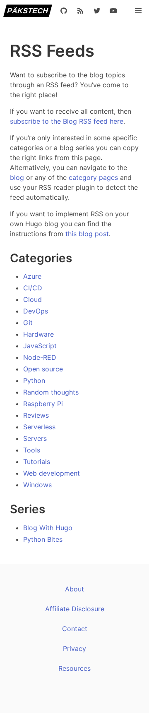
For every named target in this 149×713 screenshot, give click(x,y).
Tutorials (36, 461)
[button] (138, 11)
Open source (43, 369)
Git (28, 322)
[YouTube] (113, 11)
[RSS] (80, 11)
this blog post (87, 234)
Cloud (32, 299)
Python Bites (42, 539)
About (74, 589)
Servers (35, 438)
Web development (51, 473)
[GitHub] (63, 11)
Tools (31, 450)
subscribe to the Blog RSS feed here (66, 121)
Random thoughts (51, 392)
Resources (74, 668)
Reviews (36, 415)
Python (34, 380)
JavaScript (40, 346)
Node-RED (39, 357)
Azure (32, 276)
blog (17, 177)
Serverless (39, 427)
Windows (37, 485)
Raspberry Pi (43, 404)
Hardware (38, 334)
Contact (74, 628)
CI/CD (32, 288)
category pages (93, 177)
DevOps (35, 311)
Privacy (74, 648)
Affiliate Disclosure (74, 609)
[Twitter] (97, 11)
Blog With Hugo (47, 528)
